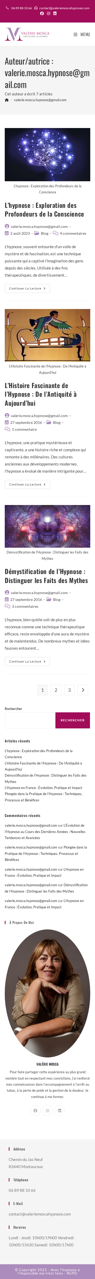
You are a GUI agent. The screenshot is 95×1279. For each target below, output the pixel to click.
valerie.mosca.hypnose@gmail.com (40, 100)
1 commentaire (24, 429)
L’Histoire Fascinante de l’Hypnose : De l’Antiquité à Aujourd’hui (41, 394)
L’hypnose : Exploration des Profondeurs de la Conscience (44, 209)
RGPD (72, 1273)
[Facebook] (35, 1110)
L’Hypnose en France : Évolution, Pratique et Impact (43, 788)
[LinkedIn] (59, 1110)
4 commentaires (73, 233)
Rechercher (13, 709)
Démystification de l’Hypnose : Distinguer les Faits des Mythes (46, 575)
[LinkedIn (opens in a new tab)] (54, 13)
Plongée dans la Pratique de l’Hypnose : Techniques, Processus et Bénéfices (46, 853)
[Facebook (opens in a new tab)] (42, 13)
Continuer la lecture (29, 289)
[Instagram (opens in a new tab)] (48, 13)
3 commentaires (25, 606)
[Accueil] (7, 100)
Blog (44, 233)
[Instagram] (47, 1110)
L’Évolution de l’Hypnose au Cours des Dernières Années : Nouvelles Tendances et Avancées (45, 831)
